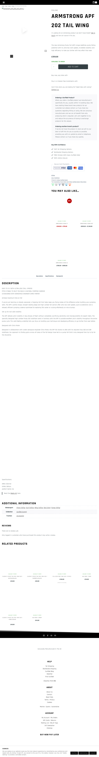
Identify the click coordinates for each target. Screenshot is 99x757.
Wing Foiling (83, 182)
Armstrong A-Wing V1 (62, 223)
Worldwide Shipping (49, 669)
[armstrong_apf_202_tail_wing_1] (25, 30)
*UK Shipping (49, 666)
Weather (49, 674)
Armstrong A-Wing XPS (86, 223)
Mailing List (45, 723)
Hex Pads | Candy (37, 617)
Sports (48, 707)
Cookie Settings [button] (84, 753)
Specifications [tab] (49, 276)
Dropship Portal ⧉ (49, 681)
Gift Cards (46, 720)
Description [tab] (39, 276)
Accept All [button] (92, 753)
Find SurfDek (49, 677)
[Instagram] (43, 635)
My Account (45, 718)
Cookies (49, 702)
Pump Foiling (55, 508)
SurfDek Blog (49, 671)
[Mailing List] (55, 635)
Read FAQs (49, 697)
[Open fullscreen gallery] (45, 51)
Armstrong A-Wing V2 (62, 263)
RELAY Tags (54, 723)
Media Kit (14, 493)
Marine (42, 707)
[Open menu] (4, 2)
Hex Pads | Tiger (86, 576)
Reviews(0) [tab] (59, 276)
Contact (49, 694)
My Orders (54, 718)
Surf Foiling (69, 182)
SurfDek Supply (64, 180)
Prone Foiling (63, 182)
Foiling (54, 10)
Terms (46, 700)
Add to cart (73, 66)
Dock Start (47, 508)
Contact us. (55, 90)
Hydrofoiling (57, 182)
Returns (53, 720)
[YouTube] (51, 635)
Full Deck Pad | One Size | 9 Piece (62, 576)
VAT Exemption (49, 725)
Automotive (55, 707)
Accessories (20, 516)
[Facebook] (47, 635)
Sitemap (49, 728)
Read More (74, 753)
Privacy (52, 700)
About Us (49, 692)
